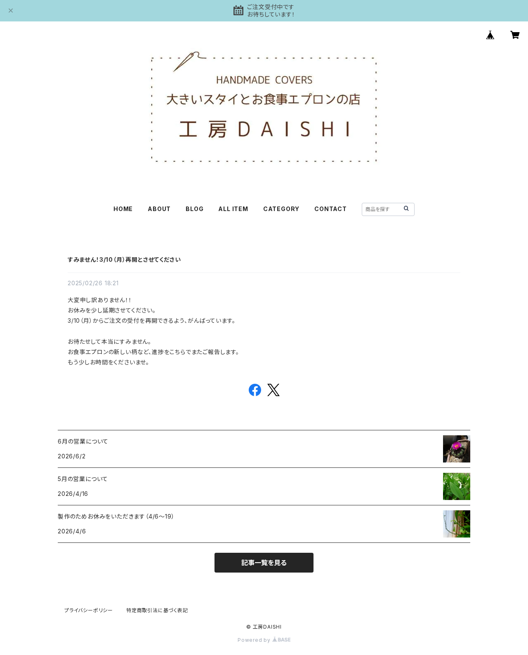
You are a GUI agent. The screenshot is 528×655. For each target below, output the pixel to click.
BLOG (194, 208)
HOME (123, 208)
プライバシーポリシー (88, 610)
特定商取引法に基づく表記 (157, 610)
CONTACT (330, 208)
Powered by (255, 640)
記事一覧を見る (264, 563)
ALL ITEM (233, 208)
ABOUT (159, 208)
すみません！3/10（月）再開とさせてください (124, 259)
